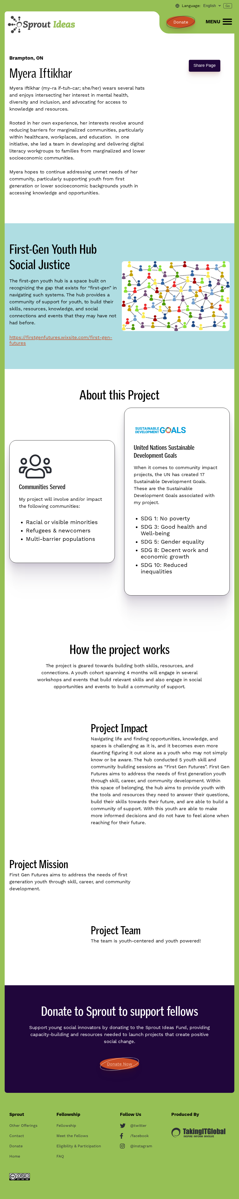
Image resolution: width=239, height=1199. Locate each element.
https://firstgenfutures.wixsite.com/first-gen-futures (60, 340)
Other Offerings (23, 1125)
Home (14, 1156)
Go (227, 6)
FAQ (60, 1156)
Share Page (204, 65)
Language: (191, 5)
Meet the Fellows (72, 1136)
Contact (16, 1136)
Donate (180, 22)
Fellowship (66, 1125)
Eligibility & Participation (78, 1146)
